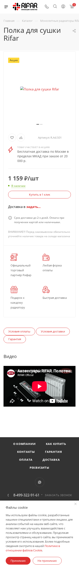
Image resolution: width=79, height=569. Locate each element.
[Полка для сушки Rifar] (39, 89)
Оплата (25, 460)
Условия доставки (53, 331)
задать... (33, 206)
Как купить (56, 444)
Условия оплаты (19, 331)
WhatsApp (39, 482)
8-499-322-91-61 (26, 495)
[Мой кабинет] (63, 7)
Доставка (51, 460)
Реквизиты (39, 468)
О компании (24, 444)
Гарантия (14, 339)
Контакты (26, 452)
